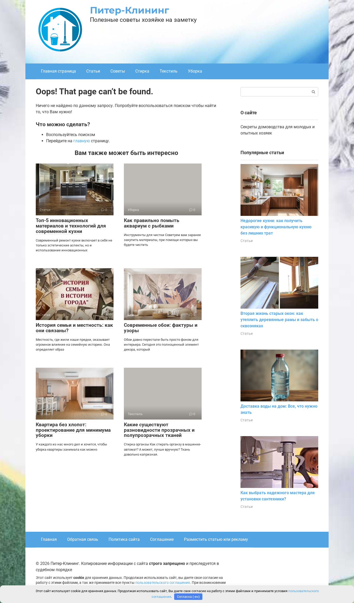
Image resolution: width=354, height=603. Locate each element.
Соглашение (162, 539)
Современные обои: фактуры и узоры (160, 328)
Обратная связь (82, 539)
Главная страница (58, 71)
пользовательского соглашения (162, 582)
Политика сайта (124, 539)
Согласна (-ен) (188, 597)
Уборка (195, 71)
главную (81, 140)
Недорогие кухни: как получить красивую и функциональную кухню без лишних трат (275, 227)
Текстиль (169, 71)
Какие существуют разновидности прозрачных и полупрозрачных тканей (159, 430)
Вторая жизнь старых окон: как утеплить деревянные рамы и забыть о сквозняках (279, 319)
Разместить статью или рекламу (216, 539)
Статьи (93, 71)
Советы (117, 71)
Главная (49, 539)
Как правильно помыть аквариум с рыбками (151, 223)
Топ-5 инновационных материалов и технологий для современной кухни (71, 225)
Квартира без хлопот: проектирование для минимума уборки (73, 430)
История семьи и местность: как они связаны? (74, 328)
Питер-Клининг (129, 10)
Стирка (142, 71)
